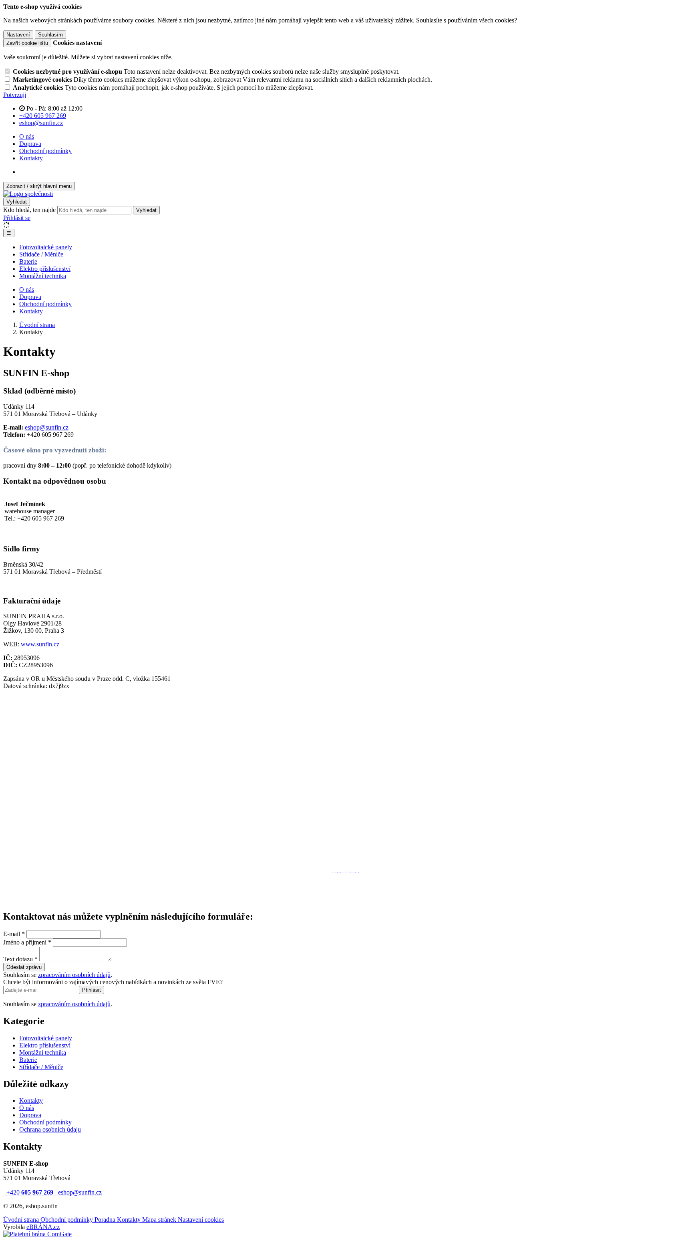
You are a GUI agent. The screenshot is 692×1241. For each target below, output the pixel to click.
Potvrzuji (14, 94)
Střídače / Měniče (41, 254)
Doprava (30, 143)
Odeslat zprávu (24, 967)
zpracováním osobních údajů (74, 974)
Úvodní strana (21, 1219)
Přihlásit (91, 990)
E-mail (11, 933)
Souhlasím (50, 35)
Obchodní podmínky (45, 150)
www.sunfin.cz (40, 644)
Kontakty (31, 158)
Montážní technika (42, 275)
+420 (29, 1192)
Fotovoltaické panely (45, 247)
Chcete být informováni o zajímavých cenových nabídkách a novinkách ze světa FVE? (113, 982)
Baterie (28, 261)
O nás (26, 136)
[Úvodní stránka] (28, 193)
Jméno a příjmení (24, 942)
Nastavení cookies (201, 1219)
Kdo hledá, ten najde (29, 209)
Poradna (106, 1219)
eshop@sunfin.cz (46, 427)
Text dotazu (18, 959)
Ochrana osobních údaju (50, 1129)
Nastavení (18, 35)
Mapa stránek (160, 1219)
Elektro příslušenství (44, 268)
